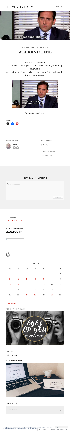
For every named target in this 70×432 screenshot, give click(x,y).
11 (18, 284)
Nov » (13, 304)
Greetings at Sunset (49, 151)
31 (9, 300)
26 (27, 295)
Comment (58, 197)
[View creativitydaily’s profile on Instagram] (17, 220)
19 (27, 289)
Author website (17, 147)
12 (27, 284)
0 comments (42, 47)
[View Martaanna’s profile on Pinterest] (21, 220)
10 (10, 284)
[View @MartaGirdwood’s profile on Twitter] (12, 220)
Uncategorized (47, 145)
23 (60, 289)
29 (52, 295)
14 (43, 284)
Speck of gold (47, 155)
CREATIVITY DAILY (19, 7)
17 (9, 289)
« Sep (8, 304)
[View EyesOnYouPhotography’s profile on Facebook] (8, 220)
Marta (15, 144)
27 (35, 295)
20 (35, 289)
